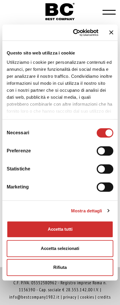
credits (104, 297)
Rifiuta (60, 267)
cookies (87, 297)
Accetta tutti (60, 229)
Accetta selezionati (60, 248)
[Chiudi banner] (111, 33)
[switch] (105, 150)
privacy (70, 297)
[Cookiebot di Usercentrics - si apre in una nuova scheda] (74, 32)
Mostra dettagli (86, 210)
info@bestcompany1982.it (34, 297)
